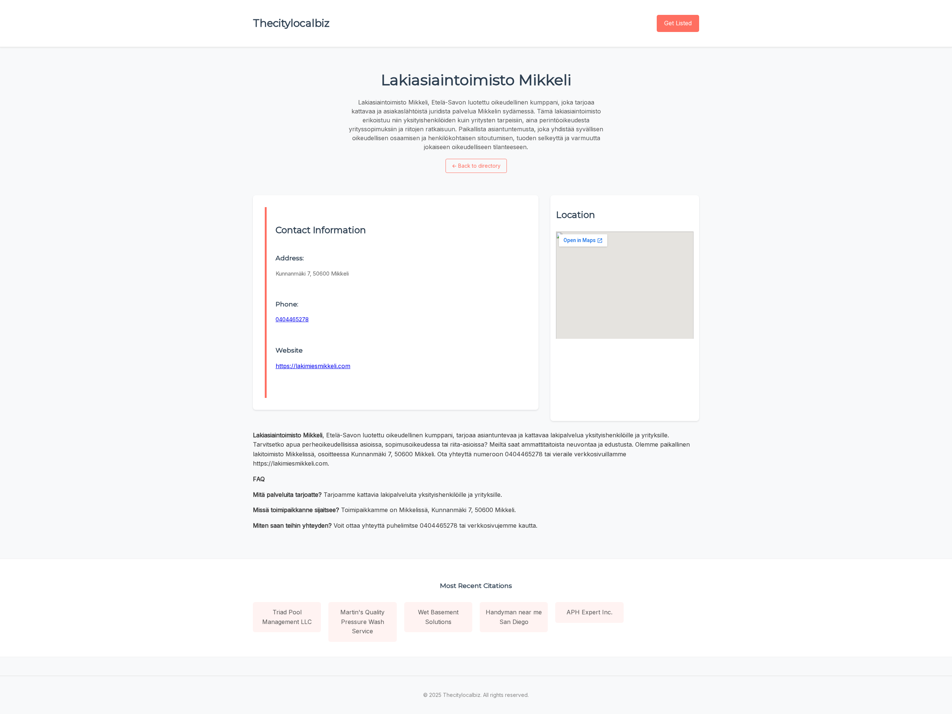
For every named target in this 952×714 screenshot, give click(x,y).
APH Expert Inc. (589, 612)
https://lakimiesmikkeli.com (313, 366)
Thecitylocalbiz (291, 23)
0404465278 (292, 319)
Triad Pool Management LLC (287, 616)
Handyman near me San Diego (514, 616)
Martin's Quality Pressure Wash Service (362, 621)
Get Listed (678, 23)
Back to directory (476, 166)
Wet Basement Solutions (438, 616)
